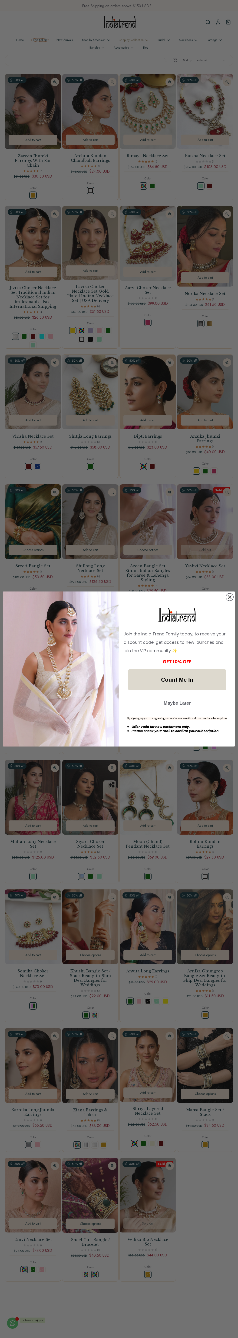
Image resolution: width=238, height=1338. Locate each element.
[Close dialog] (229, 597)
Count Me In (177, 680)
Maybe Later (177, 703)
